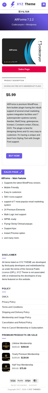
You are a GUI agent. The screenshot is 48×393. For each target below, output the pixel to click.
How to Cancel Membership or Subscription (22, 328)
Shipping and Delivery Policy (15, 312)
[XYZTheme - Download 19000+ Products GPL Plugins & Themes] (24, 5)
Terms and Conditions (12, 307)
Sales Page (24, 69)
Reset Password (19, 385)
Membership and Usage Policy (16, 317)
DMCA (5, 297)
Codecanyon (18, 24)
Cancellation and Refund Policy (17, 322)
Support (33, 385)
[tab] (14, 80)
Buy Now (14, 156)
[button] (4, 5)
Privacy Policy (8, 302)
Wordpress (31, 24)
